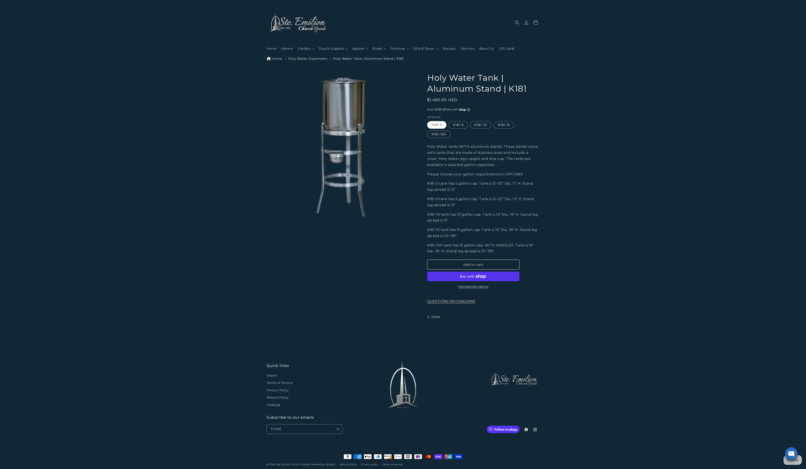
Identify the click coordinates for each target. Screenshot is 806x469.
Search (272, 375)
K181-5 (437, 125)
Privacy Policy (278, 390)
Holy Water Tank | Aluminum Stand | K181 (368, 59)
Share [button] (435, 317)
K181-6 (458, 125)
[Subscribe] (337, 429)
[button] (306, 48)
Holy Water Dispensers (307, 59)
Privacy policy (369, 464)
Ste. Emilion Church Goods (293, 464)
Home (277, 59)
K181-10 (480, 125)
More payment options (473, 286)
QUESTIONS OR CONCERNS (451, 301)
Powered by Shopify (322, 464)
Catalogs (273, 405)
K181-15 (504, 125)
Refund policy (348, 464)
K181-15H (439, 134)
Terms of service (392, 464)
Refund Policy (278, 397)
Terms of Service (280, 383)
